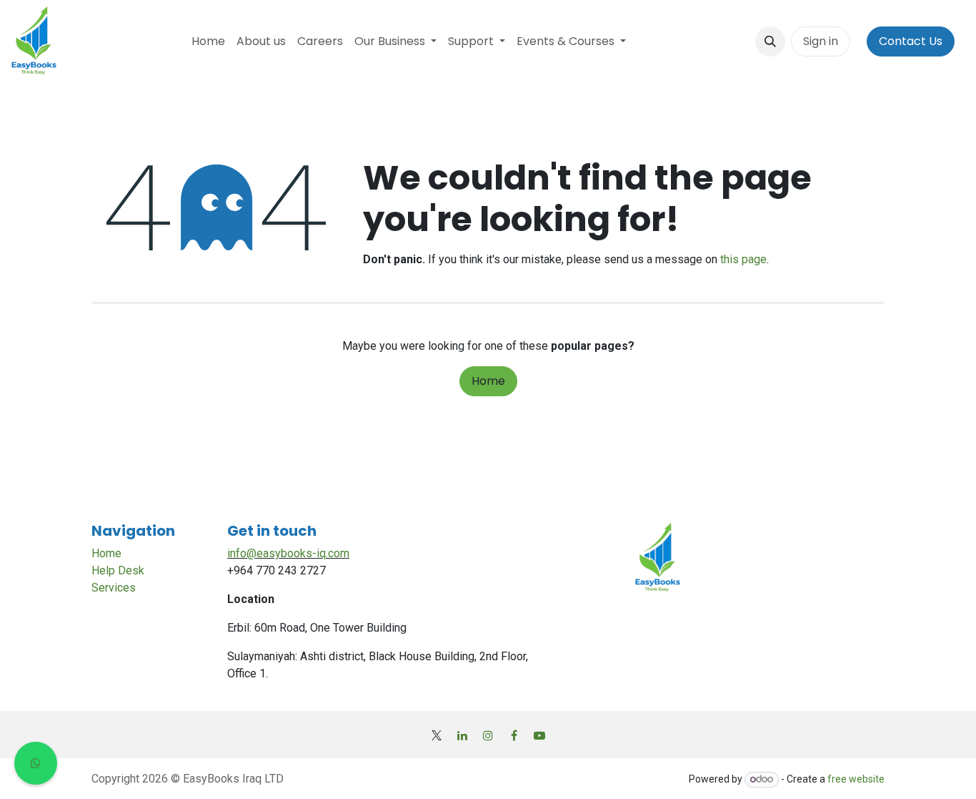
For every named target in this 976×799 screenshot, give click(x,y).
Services (113, 587)
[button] (770, 41)
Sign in (820, 41)
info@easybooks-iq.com (288, 553)
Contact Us (910, 41)
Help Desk (117, 570)
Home (488, 381)
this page (743, 259)
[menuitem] (208, 41)
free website (856, 779)
